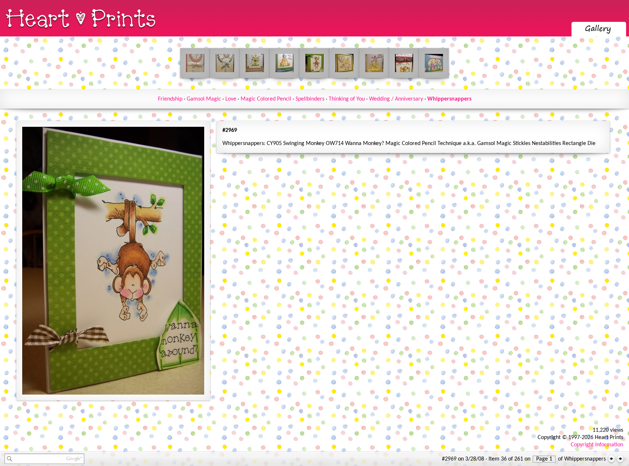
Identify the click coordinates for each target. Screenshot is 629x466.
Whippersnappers (449, 99)
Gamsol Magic (204, 99)
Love (230, 99)
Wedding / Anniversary (396, 99)
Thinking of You (347, 99)
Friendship (170, 99)
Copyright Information (597, 445)
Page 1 (544, 459)
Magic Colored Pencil (266, 99)
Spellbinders (310, 99)
